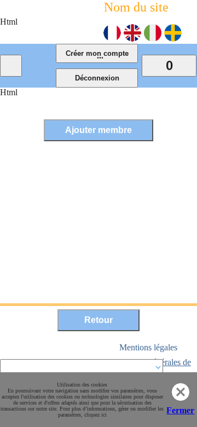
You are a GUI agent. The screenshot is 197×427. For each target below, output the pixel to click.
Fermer (180, 410)
